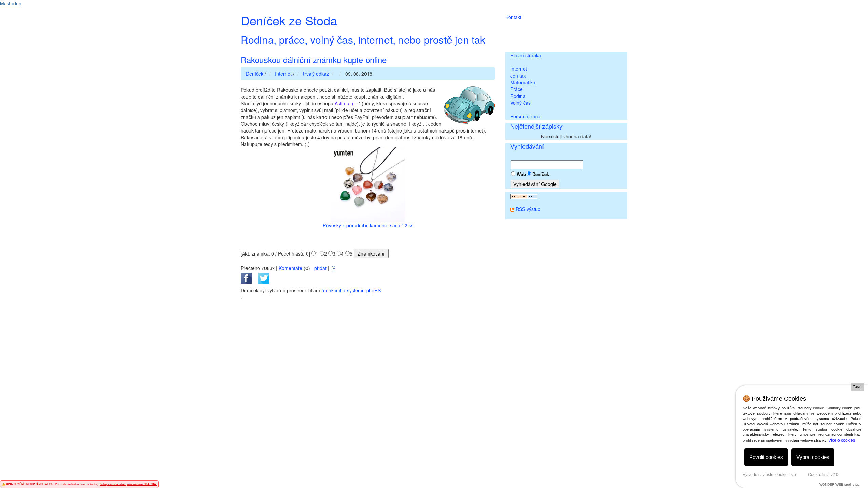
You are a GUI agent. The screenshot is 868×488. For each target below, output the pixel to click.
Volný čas (520, 102)
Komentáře (290, 268)
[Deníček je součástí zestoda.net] (523, 195)
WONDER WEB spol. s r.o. (839, 484)
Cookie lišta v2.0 (823, 474)
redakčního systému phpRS (351, 290)
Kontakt (513, 17)
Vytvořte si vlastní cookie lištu (769, 474)
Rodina (518, 96)
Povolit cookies (766, 457)
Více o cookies (841, 440)
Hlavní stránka (525, 55)
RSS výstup (528, 209)
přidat (320, 268)
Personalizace (525, 116)
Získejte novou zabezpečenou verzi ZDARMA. (128, 484)
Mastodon (10, 3)
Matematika (522, 82)
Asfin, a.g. (345, 103)
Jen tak (518, 75)
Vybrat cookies (812, 457)
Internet (518, 68)
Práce (516, 89)
